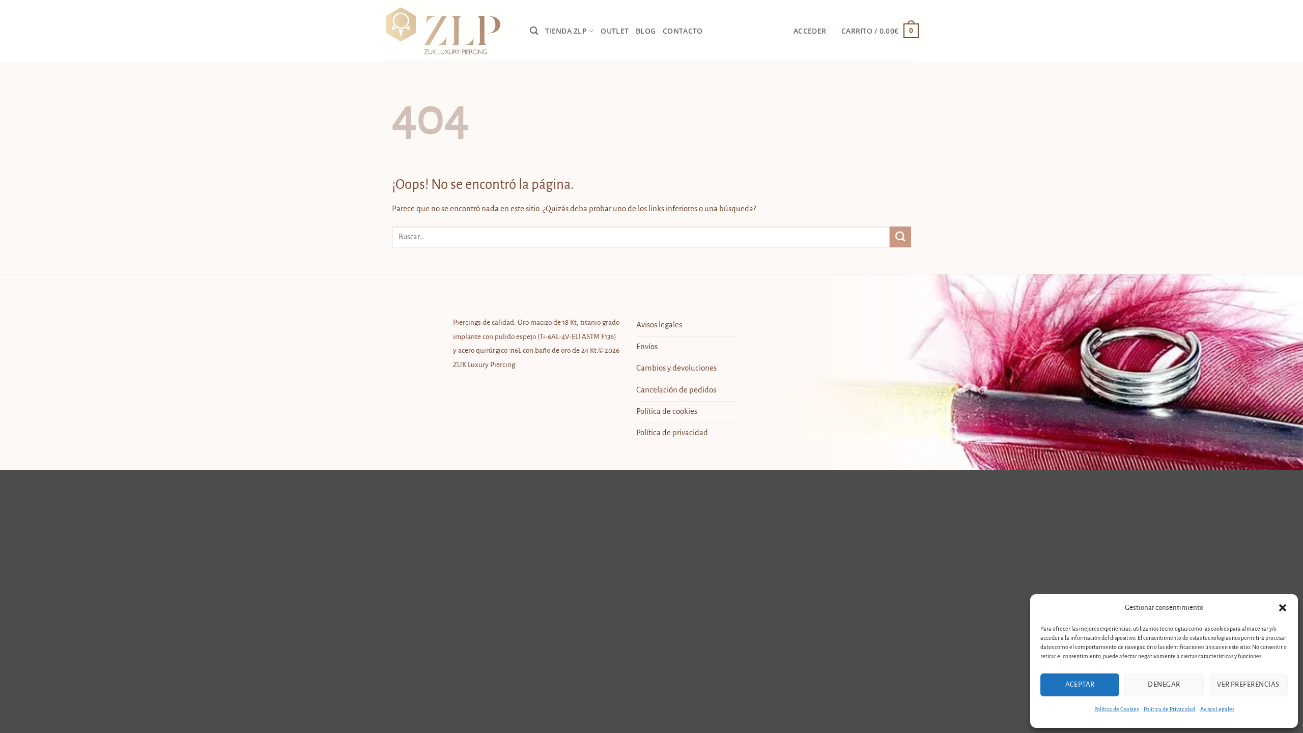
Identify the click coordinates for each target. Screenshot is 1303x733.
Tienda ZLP (566, 31)
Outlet (615, 31)
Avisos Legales (1217, 709)
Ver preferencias (1248, 684)
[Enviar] (900, 237)
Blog (646, 31)
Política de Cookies (1116, 709)
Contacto (682, 31)
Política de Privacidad (1169, 709)
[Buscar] (534, 31)
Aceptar (1080, 684)
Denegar (1164, 684)
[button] (1283, 608)
